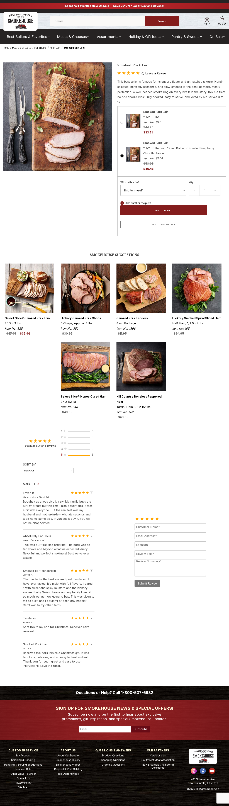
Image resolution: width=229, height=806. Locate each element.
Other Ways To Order (23, 773)
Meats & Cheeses (72, 37)
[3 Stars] (147, 519)
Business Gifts (23, 769)
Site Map (23, 787)
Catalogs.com (158, 755)
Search (162, 21)
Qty (191, 182)
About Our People (68, 755)
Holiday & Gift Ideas (144, 37)
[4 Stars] (152, 519)
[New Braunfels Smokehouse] (20, 20)
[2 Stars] (142, 519)
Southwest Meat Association (158, 759)
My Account (23, 755)
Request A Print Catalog (68, 769)
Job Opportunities (68, 773)
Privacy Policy (23, 782)
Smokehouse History (68, 759)
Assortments (107, 37)
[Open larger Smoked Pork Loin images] (57, 119)
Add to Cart (163, 210)
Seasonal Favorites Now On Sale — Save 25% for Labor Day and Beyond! (114, 6)
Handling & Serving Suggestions (23, 764)
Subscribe (140, 729)
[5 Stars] (157, 519)
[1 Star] (137, 519)
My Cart (222, 20)
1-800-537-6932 (137, 692)
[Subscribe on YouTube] (212, 771)
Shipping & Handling (23, 759)
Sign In (206, 23)
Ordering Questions (113, 764)
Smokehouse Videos (68, 764)
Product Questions (113, 755)
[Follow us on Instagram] (194, 771)
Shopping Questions (113, 759)
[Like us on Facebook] (203, 771)
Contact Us (23, 778)
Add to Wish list (163, 224)
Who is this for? (130, 182)
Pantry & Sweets (185, 37)
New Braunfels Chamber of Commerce (158, 766)
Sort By (29, 464)
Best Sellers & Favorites (27, 37)
